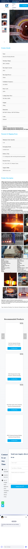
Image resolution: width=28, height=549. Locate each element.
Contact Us (14, 8)
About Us (13, 4)
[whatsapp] (4, 503)
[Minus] (26, 517)
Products (14, 2)
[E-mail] (4, 506)
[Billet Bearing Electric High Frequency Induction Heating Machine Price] (14, 362)
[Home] (6, 6)
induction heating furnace (20, 307)
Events (14, 11)
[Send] (26, 546)
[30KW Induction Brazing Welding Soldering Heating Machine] (14, 424)
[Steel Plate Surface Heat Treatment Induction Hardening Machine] (14, 393)
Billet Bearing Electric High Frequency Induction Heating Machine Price (14, 375)
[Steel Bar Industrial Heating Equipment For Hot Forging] (14, 331)
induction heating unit (9, 307)
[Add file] (2, 546)
